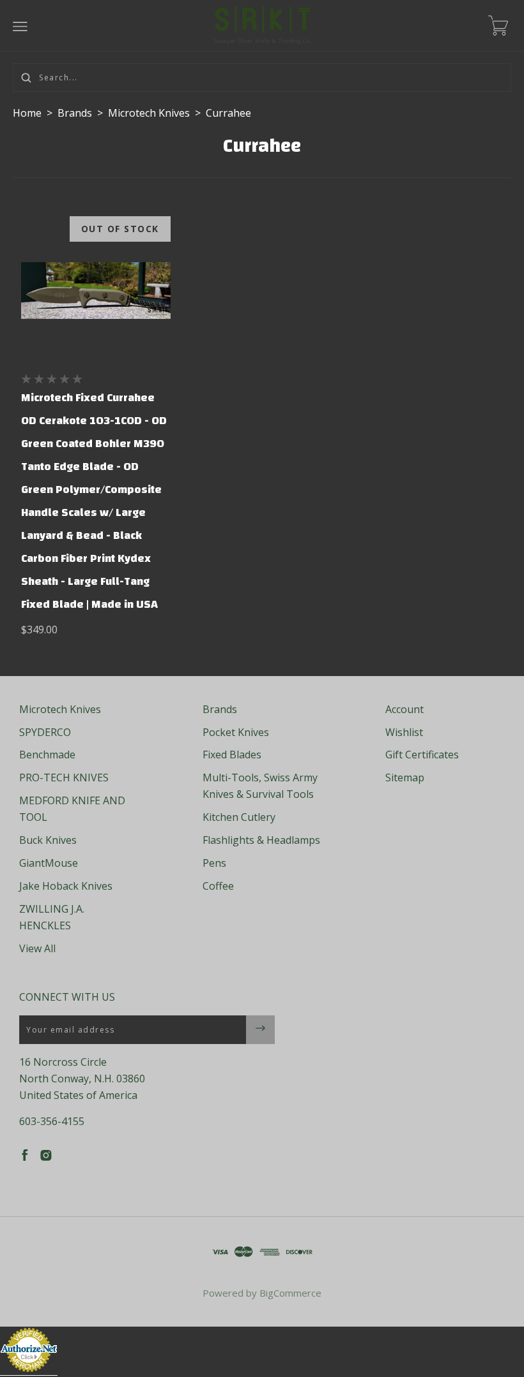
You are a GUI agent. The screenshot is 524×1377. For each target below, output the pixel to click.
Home (27, 113)
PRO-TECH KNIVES (64, 777)
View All (37, 948)
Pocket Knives (236, 732)
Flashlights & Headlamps (261, 840)
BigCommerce (290, 1292)
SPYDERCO (45, 732)
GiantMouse (48, 863)
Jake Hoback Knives (65, 886)
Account (404, 709)
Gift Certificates (422, 754)
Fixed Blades (232, 754)
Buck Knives (48, 840)
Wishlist (404, 732)
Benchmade (47, 754)
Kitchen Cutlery (239, 817)
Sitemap (404, 777)
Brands (75, 113)
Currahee (228, 113)
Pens (214, 863)
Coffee (218, 886)
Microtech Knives (149, 113)
